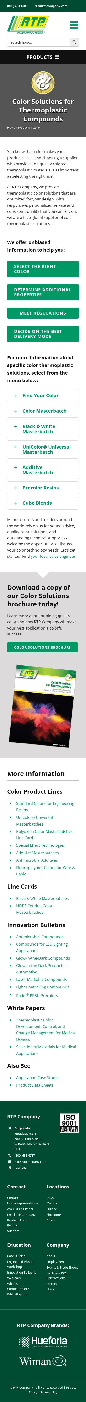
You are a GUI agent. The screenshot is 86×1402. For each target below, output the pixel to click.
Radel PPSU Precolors (37, 995)
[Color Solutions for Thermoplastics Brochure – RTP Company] (43, 666)
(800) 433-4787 (25, 1155)
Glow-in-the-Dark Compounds (43, 958)
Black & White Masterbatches (42, 898)
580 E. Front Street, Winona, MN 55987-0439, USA (32, 1144)
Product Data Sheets (35, 1085)
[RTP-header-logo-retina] (28, 17)
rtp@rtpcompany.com (30, 1161)
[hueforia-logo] (43, 1338)
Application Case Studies (38, 1077)
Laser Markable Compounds (41, 979)
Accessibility (48, 1392)
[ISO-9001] (69, 1114)
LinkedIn (21, 1168)
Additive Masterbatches (37, 852)
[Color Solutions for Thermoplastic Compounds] (43, 72)
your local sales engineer (53, 556)
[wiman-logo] (43, 1356)
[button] (43, 395)
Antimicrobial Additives (37, 860)
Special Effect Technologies (40, 845)
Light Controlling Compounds (42, 987)
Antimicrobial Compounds (40, 936)
